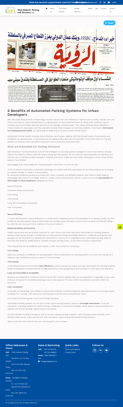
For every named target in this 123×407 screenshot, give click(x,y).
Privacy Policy (70, 352)
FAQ (96, 8)
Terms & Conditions (72, 349)
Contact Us (112, 10)
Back (110, 23)
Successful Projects (62, 10)
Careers (103, 8)
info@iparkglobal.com (87, 2)
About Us (52, 10)
